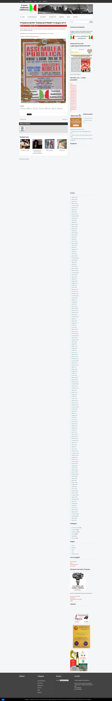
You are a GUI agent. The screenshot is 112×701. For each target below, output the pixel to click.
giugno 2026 (74, 199)
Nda (74, 599)
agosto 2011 (74, 444)
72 (74, 88)
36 (75, 98)
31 (75, 100)
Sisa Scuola (72, 566)
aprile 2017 (74, 325)
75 (70, 88)
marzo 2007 (74, 507)
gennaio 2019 (75, 291)
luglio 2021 (74, 247)
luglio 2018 (74, 299)
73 (73, 88)
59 (72, 93)
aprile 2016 (74, 350)
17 (74, 104)
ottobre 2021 (74, 245)
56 (75, 93)
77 (74, 87)
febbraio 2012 (75, 434)
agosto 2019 (74, 276)
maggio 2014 (74, 394)
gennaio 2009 (75, 472)
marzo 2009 (74, 467)
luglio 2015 (74, 367)
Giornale (61, 17)
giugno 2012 (74, 425)
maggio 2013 (74, 415)
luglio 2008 (74, 480)
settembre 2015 (75, 365)
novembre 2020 (75, 258)
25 (70, 103)
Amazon (74, 596)
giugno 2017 (74, 320)
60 (70, 93)
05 (70, 109)
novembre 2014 (75, 383)
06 (75, 107)
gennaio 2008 (75, 492)
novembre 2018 (75, 295)
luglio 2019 (74, 279)
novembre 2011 (75, 440)
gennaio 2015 (75, 379)
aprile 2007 (74, 505)
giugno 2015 (74, 369)
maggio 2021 (74, 249)
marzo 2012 (74, 432)
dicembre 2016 (75, 333)
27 (74, 101)
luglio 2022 (74, 237)
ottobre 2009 (74, 463)
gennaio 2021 (75, 255)
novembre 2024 (75, 216)
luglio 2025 (74, 209)
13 (73, 106)
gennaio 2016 (75, 356)
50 (70, 96)
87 (70, 84)
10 (70, 107)
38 (73, 98)
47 (74, 96)
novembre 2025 (75, 205)
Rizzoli (76, 599)
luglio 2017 (74, 318)
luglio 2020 (74, 262)
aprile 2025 (74, 211)
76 (75, 87)
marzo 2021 (74, 253)
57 (74, 93)
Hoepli (71, 599)
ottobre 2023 (74, 226)
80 (70, 87)
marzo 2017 (74, 327)
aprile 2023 (74, 230)
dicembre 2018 (75, 293)
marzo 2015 (74, 375)
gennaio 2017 (75, 331)
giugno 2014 (74, 392)
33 (73, 100)
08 (73, 107)
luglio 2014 (74, 390)
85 (70, 85)
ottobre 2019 (74, 274)
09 (72, 107)
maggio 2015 (74, 371)
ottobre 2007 (74, 497)
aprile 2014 (74, 396)
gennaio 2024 (75, 224)
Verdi (71, 563)
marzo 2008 (74, 488)
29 (72, 101)
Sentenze (75, 17)
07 (74, 107)
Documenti (43, 17)
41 (75, 97)
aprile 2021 (74, 251)
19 (72, 104)
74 (72, 88)
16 (75, 104)
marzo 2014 (74, 398)
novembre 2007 (75, 495)
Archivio (58, 680)
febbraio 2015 (75, 377)
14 (72, 106)
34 (72, 100)
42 (74, 97)
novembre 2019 (75, 272)
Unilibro (80, 599)
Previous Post (22, 119)
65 (70, 91)
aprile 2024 (74, 222)
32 (74, 100)
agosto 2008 (74, 478)
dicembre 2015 (75, 358)
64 (72, 91)
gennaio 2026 (75, 203)
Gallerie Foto (52, 17)
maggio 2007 (74, 503)
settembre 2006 (75, 516)
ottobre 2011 (74, 442)
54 (72, 94)
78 (73, 87)
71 (75, 88)
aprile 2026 (74, 201)
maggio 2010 (74, 457)
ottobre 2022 (74, 234)
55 (70, 94)
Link (40, 1)
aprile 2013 (74, 417)
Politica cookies (28, 1)
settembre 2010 (75, 455)
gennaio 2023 (75, 232)
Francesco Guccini (25, 150)
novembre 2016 (75, 335)
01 (75, 109)
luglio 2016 (74, 344)
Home (21, 1)
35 (70, 100)
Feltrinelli (78, 596)
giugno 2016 (74, 346)
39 (72, 98)
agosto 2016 (74, 341)
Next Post (65, 119)
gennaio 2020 (75, 268)
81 (75, 85)
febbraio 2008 (75, 490)
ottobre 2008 (74, 476)
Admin (37, 25)
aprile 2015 (74, 373)
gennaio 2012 (75, 436)
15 (70, 106)
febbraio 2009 (75, 469)
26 (75, 101)
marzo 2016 (74, 352)
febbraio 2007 (75, 509)
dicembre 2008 (75, 474)
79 (72, 87)
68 (73, 90)
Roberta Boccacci (74, 564)
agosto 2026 (74, 197)
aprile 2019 (74, 285)
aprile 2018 (74, 304)
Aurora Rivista (73, 561)
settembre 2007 (75, 499)
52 (74, 94)
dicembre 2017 (75, 312)
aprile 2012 (74, 430)
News (68, 17)
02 (74, 109)
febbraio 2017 (75, 329)
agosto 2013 (74, 411)
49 (72, 96)
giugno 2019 (74, 281)
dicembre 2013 (75, 404)
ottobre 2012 (74, 423)
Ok (3, 699)
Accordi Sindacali (32, 17)
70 (70, 90)
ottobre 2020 (74, 260)
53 (73, 94)
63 (73, 91)
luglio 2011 (74, 446)
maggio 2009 (74, 465)
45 (70, 97)
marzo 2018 (74, 306)
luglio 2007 (74, 501)
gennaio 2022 (75, 243)
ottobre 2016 (74, 337)
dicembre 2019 (75, 270)
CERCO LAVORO (49, 150)
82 (74, 85)
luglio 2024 (74, 220)
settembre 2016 (75, 339)
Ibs (71, 596)
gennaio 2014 (75, 402)
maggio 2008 (74, 484)
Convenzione (62, 150)
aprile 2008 (74, 486)
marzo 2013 (74, 419)
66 (75, 90)
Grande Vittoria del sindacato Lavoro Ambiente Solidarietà (37, 152)
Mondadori (72, 597)
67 (74, 90)
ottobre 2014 (74, 386)
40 (70, 98)
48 (73, 96)
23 (73, 103)
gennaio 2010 (75, 459)
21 (75, 103)
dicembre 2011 (75, 438)
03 (73, 109)
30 (70, 101)
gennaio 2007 (75, 511)
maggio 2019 (74, 283)
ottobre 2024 (74, 218)
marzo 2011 (74, 448)
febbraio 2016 (75, 354)
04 (72, 109)
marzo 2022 (74, 241)
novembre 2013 (75, 407)
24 (72, 103)
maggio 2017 (74, 323)
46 (75, 96)
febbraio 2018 (75, 308)
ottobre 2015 (74, 362)
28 (73, 101)
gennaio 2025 (75, 214)
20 (70, 104)
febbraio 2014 (75, 400)
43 (73, 97)
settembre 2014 (75, 388)
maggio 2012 (74, 428)
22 (74, 103)
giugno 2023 (74, 228)
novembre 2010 (75, 453)
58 (73, 93)
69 (72, 90)
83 (73, 85)
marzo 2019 (74, 287)
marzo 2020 (74, 266)
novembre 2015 (75, 360)
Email (35, 1)
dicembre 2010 (75, 451)
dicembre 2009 (75, 461)
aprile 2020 (74, 264)
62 (74, 91)
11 (75, 106)
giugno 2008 (74, 482)
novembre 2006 (75, 513)
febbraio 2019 (75, 289)
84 (72, 85)
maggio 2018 (74, 302)
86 (72, 84)
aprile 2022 (74, 239)
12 (74, 106)
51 (75, 94)
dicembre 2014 (75, 381)
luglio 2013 (74, 413)
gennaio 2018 (75, 310)
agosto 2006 (74, 518)
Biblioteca (45, 1)
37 (74, 98)
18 (73, 104)
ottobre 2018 (74, 297)
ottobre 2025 (74, 207)
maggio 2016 (74, 348)
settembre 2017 (75, 316)
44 (72, 97)
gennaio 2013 (75, 421)
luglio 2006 (74, 520)
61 (75, 91)
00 (70, 110)
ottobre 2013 (74, 409)
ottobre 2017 (74, 314)
